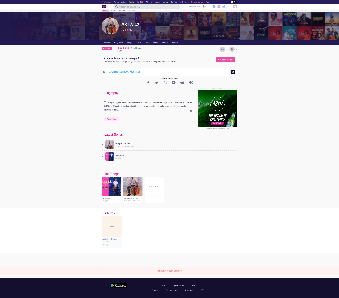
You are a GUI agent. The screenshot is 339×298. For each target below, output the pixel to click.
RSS (202, 290)
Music (113, 11)
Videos (138, 42)
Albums (165, 42)
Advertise (189, 290)
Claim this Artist (225, 59)
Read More (111, 119)
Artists (122, 11)
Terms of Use (171, 290)
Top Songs (111, 173)
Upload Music (178, 285)
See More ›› (154, 186)
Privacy (155, 290)
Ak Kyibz (131, 11)
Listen (107, 48)
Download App (194, 6)
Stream (175, 42)
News (155, 42)
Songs (129, 42)
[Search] (116, 6)
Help (194, 285)
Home (105, 11)
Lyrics (147, 42)
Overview (107, 42)
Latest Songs (113, 134)
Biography (118, 42)
